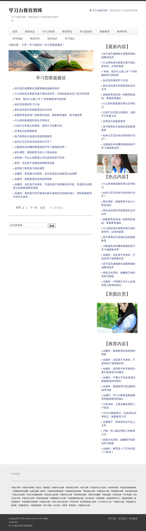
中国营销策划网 (131, 491)
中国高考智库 (113, 487)
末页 (42, 207)
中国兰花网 (84, 487)
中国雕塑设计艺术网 (58, 498)
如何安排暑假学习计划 (27, 104)
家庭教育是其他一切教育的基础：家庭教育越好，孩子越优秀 (48, 115)
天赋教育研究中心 (113, 498)
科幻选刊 (56, 505)
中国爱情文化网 (84, 505)
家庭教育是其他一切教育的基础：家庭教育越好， (118, 96)
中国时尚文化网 (57, 487)
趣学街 (43, 491)
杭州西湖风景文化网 (88, 501)
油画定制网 (34, 491)
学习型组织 (36, 44)
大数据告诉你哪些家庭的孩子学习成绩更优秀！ (41, 147)
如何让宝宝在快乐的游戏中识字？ (33, 141)
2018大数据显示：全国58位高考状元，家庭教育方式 (118, 414)
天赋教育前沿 (23, 505)
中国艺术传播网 (94, 494)
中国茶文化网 (118, 501)
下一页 (34, 207)
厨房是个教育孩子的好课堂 (30, 168)
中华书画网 (127, 494)
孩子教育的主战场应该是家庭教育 (33, 136)
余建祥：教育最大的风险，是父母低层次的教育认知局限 (46, 173)
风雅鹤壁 (46, 487)
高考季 (64, 505)
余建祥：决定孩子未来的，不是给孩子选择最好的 (118, 256)
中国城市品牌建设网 (55, 491)
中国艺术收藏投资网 (34, 494)
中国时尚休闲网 (28, 487)
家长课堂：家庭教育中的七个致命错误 (36, 152)
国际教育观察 (127, 498)
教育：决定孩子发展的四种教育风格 (34, 163)
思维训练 (72, 505)
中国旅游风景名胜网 (73, 491)
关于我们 (112, 518)
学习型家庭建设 (53, 44)
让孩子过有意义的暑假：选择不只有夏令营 (38, 125)
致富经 (38, 487)
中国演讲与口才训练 (98, 487)
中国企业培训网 (18, 494)
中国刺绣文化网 (89, 491)
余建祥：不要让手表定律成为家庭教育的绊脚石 (118, 379)
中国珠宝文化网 (28, 498)
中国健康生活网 (117, 491)
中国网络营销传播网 (20, 491)
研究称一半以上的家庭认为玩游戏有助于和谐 (39, 157)
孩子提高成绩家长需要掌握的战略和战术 (37, 88)
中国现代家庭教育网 (128, 487)
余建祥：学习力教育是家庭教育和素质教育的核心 (118, 396)
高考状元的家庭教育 (26, 131)
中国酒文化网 (44, 501)
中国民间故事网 (42, 498)
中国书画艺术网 (72, 487)
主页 (24, 44)
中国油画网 (106, 494)
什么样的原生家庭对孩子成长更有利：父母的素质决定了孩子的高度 (52, 93)
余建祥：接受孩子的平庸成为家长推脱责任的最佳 (118, 370)
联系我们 (123, 518)
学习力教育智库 (100, 10)
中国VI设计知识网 (51, 494)
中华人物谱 (47, 505)
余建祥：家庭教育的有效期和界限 (33, 179)
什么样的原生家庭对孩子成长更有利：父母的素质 (118, 64)
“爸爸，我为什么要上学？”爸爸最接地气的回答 (40, 99)
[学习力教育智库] (26, 10)
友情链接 (133, 518)
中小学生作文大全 (104, 501)
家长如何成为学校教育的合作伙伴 (33, 109)
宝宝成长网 (89, 498)
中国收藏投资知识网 (75, 498)
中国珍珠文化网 (103, 491)
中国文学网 (15, 487)
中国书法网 (116, 494)
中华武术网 (73, 501)
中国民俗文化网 (66, 494)
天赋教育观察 (35, 505)
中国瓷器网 (100, 498)
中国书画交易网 (80, 494)
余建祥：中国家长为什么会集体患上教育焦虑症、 (118, 283)
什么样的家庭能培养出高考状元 (32, 120)
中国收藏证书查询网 (30, 501)
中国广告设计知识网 (60, 501)
